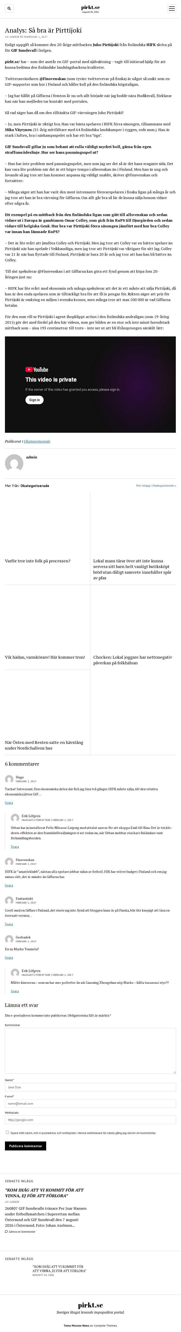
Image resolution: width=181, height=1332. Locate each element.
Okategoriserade (37, 441)
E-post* (9, 1096)
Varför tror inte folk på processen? (37, 561)
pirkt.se (90, 7)
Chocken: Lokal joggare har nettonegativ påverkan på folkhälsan (132, 660)
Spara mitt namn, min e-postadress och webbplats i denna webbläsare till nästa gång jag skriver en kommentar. (83, 1133)
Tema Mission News (76, 1325)
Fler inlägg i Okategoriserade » (156, 485)
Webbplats (12, 1112)
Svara (9, 803)
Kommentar (12, 1025)
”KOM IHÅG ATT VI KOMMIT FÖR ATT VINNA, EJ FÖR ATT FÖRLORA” (44, 1192)
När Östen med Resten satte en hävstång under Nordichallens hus (44, 745)
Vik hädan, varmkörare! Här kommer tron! (45, 657)
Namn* (9, 1080)
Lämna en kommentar (21, 1231)
